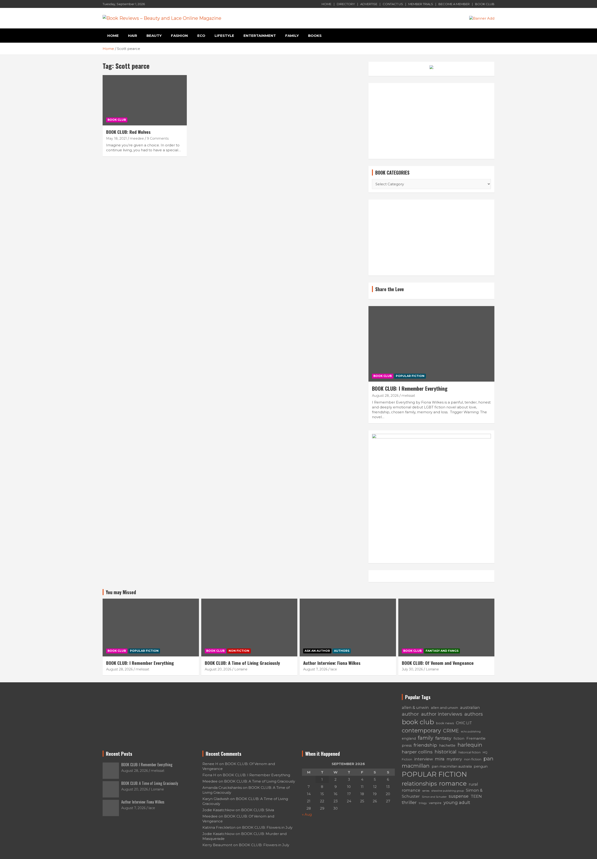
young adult (457, 802)
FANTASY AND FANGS (442, 650)
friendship (425, 745)
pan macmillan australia (452, 766)
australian (470, 707)
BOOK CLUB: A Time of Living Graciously (242, 662)
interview (423, 758)
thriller (409, 802)
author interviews (441, 714)
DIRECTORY (346, 4)
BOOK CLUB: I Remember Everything (410, 388)
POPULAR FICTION (410, 376)
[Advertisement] (431, 121)
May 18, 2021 (116, 138)
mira (439, 759)
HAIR (132, 35)
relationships (419, 783)
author (410, 714)
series (425, 790)
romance (453, 783)
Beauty (154, 35)
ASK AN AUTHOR (317, 650)
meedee (137, 138)
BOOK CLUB (484, 4)
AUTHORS (341, 650)
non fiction (472, 759)
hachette (447, 745)
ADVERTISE (368, 4)
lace (333, 669)
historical (445, 752)
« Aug (307, 814)
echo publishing (471, 731)
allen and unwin (444, 708)
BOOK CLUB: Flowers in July (267, 827)
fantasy (443, 738)
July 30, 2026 (412, 669)
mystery (454, 759)
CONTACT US (393, 4)
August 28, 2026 (385, 395)
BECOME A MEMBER (454, 4)
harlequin (470, 745)
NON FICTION (239, 650)
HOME (326, 4)
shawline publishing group (447, 790)
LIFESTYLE (224, 35)
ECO (201, 35)
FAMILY (292, 35)
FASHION (179, 35)
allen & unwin (415, 707)
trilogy (423, 803)
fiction (459, 738)
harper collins (417, 752)
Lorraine (240, 669)
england (409, 738)
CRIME (451, 731)
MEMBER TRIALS (420, 4)
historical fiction (469, 752)
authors (473, 714)
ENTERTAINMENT (259, 35)
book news (445, 723)
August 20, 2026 (218, 669)
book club (418, 722)
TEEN (476, 796)
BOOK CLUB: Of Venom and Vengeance (438, 662)
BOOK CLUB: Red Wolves (128, 131)
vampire (435, 803)
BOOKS (315, 35)
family (425, 738)
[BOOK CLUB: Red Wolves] (144, 100)
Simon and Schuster (434, 796)
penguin (481, 766)
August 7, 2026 (315, 669)
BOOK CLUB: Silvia (257, 810)
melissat (408, 395)
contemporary (421, 730)
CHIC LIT (464, 723)
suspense (459, 796)
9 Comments (158, 138)
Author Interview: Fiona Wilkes (332, 662)
